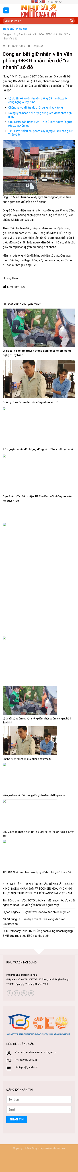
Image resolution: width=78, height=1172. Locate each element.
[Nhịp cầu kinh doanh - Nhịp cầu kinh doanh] (39, 10)
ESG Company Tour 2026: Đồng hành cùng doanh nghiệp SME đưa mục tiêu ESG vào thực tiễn (38, 933)
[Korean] (40, 1)
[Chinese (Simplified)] (32, 1)
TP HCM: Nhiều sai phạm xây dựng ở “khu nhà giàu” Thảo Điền (37, 872)
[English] (36, 1)
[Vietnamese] (43, 1)
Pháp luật (21, 28)
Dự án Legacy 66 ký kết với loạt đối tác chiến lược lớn (36, 912)
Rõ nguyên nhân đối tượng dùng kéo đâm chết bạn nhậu (38, 449)
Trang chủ (8, 28)
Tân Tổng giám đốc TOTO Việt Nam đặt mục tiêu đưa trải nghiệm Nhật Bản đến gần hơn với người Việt (39, 903)
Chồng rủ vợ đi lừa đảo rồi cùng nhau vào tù (35, 107)
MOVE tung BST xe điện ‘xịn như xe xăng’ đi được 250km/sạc (34, 921)
